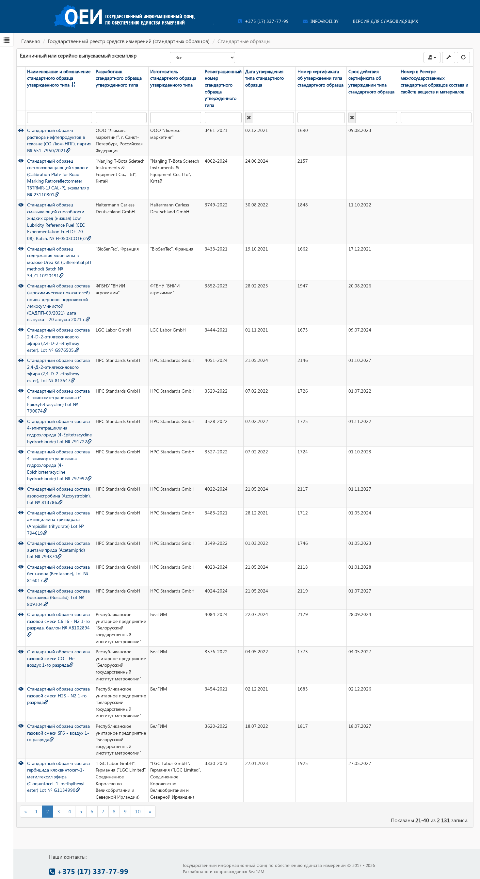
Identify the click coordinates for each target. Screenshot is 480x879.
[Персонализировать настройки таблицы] (448, 57)
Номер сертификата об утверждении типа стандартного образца (320, 78)
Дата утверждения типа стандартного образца (264, 78)
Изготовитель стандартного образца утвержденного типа (173, 78)
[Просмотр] (21, 130)
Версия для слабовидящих (385, 21)
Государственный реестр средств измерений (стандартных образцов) (129, 41)
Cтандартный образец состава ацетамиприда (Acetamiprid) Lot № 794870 (58, 550)
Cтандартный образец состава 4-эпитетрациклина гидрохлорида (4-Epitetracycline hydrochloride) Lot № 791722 (59, 431)
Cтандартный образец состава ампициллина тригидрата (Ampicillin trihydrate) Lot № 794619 (58, 523)
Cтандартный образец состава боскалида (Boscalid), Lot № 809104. (58, 597)
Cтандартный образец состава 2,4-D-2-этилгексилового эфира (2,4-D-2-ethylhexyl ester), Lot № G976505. (58, 340)
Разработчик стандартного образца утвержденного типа (119, 78)
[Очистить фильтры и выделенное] (463, 57)
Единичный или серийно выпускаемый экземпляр (78, 55)
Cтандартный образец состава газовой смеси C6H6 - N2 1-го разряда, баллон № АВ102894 (58, 621)
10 (138, 811)
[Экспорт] (432, 57)
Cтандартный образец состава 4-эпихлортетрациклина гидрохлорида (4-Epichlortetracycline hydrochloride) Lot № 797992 (58, 464)
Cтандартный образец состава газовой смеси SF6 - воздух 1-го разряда (58, 732)
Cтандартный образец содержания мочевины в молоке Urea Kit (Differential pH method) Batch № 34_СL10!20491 (59, 262)
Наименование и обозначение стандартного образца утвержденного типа (58, 78)
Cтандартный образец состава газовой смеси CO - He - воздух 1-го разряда (58, 658)
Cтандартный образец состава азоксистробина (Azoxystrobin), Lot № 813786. (59, 495)
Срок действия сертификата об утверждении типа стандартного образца (371, 81)
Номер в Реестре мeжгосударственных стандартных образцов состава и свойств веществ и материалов (434, 81)
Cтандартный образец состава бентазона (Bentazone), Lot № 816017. (58, 573)
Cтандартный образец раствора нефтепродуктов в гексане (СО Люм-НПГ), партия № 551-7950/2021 (59, 140)
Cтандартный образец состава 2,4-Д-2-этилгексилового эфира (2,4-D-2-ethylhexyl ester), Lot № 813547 (58, 370)
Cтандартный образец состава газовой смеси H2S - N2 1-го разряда (58, 695)
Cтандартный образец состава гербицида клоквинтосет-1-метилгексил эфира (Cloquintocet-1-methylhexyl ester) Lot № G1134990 (58, 776)
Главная (30, 41)
